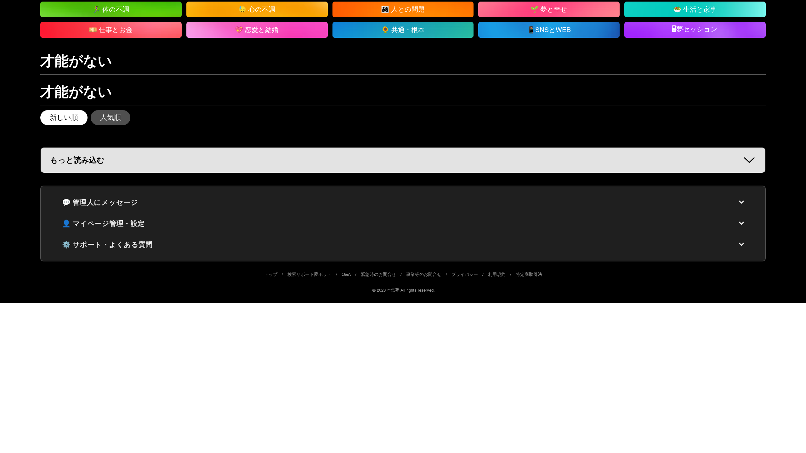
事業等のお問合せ (423, 274)
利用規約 (497, 274)
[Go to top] (789, 439)
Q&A (346, 274)
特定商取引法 (529, 274)
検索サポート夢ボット (309, 274)
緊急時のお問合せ (378, 274)
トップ (270, 274)
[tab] (64, 117)
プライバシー (464, 274)
